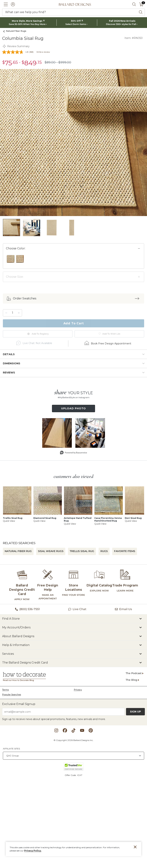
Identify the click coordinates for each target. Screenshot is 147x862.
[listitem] (11, 227)
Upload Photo (73, 408)
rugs (104, 551)
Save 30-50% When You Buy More (27, 24)
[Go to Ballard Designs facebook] (65, 730)
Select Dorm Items (75, 24)
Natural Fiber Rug (18, 551)
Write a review (43, 52)
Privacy (78, 689)
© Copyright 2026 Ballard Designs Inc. (73, 740)
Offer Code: (71, 775)
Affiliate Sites (11, 748)
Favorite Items (124, 551)
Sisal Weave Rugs (50, 551)
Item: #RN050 (133, 38)
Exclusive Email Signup (18, 704)
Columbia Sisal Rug (22, 38)
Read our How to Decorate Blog (18, 680)
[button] (5, 4)
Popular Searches (11, 694)
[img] (73, 142)
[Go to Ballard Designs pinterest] (91, 730)
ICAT (79, 775)
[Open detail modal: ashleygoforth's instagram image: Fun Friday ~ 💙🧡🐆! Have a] (90, 433)
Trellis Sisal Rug (82, 551)
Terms (5, 689)
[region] (73, 261)
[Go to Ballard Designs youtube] (82, 730)
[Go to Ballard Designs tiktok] (73, 730)
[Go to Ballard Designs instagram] (56, 730)
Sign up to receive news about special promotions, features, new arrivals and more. (54, 719)
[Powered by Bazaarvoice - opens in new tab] (73, 453)
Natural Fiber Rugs (16, 31)
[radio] (11, 259)
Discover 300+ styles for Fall (121, 24)
